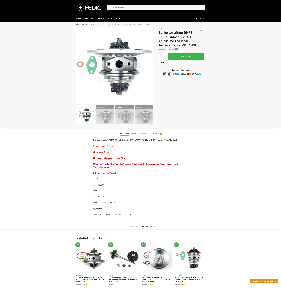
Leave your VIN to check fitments (264, 281)
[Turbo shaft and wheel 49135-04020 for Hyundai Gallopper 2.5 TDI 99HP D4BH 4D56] (124, 258)
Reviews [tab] (156, 134)
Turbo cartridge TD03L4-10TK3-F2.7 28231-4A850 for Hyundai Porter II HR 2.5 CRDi (189, 279)
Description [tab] (124, 134)
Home (78, 24)
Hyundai (85, 24)
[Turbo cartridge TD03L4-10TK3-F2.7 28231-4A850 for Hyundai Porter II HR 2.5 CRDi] (190, 258)
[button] (150, 66)
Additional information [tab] (141, 134)
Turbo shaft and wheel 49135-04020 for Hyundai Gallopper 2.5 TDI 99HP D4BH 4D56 (123, 279)
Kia (84, 275)
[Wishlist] (102, 246)
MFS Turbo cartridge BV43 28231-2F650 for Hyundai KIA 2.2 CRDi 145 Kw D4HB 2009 (156, 279)
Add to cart (186, 56)
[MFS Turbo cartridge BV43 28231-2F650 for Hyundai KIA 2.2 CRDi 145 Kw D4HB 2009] (157, 258)
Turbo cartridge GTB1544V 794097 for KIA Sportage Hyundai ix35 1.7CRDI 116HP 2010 (91, 279)
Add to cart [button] (91, 289)
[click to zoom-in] (114, 65)
